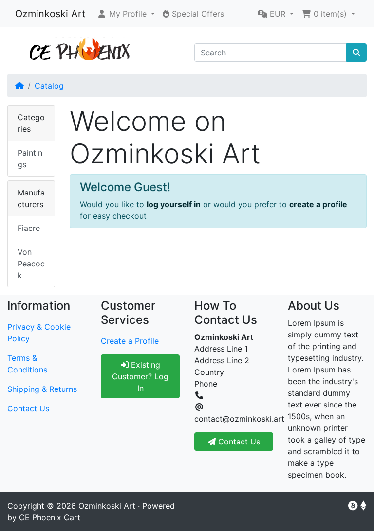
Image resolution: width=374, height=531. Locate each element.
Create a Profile (130, 341)
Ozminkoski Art (50, 13)
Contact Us (28, 408)
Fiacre (29, 228)
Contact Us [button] (238, 441)
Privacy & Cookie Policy (39, 332)
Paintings (30, 158)
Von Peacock (31, 263)
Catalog (49, 85)
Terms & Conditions (27, 363)
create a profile (318, 204)
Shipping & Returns (42, 389)
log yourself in (174, 204)
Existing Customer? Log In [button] (140, 376)
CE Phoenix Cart (49, 517)
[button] (126, 13)
